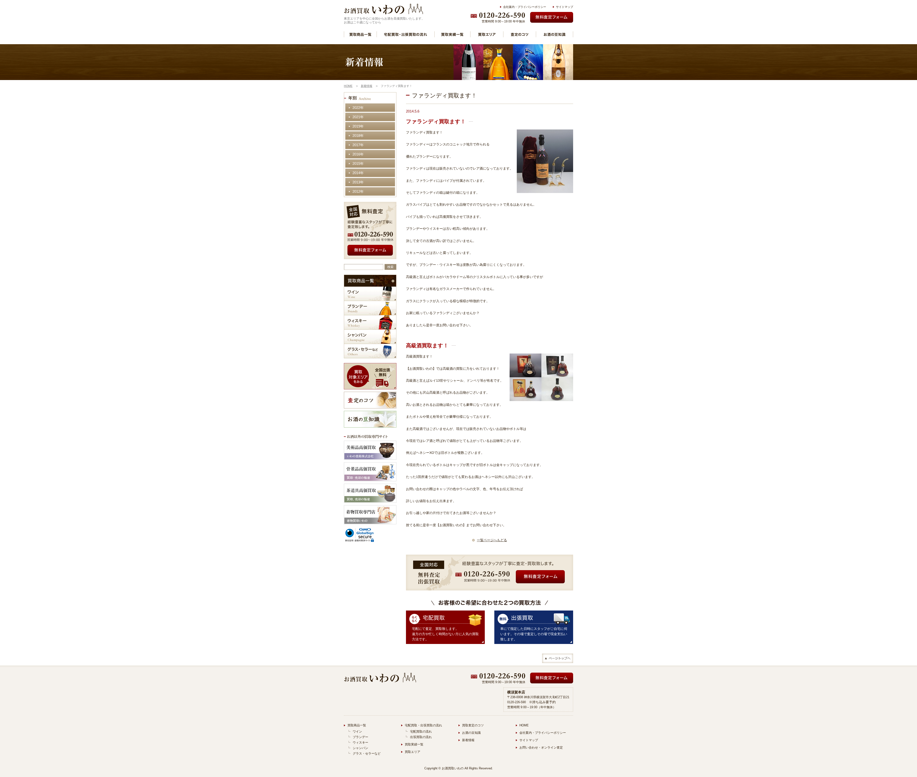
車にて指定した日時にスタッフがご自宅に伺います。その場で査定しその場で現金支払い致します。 (533, 634)
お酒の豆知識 (554, 34)
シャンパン (370, 337)
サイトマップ (564, 7)
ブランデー (370, 308)
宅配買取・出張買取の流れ (405, 34)
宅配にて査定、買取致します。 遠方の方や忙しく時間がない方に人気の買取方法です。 (445, 634)
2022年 (358, 108)
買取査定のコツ (473, 725)
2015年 (358, 163)
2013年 (358, 182)
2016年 (358, 154)
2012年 (358, 191)
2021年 (358, 117)
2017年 (358, 145)
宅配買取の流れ (421, 731)
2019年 (358, 126)
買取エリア (486, 34)
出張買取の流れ (421, 737)
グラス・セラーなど (370, 351)
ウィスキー (370, 322)
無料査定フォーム (551, 17)
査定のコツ (519, 34)
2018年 (358, 136)
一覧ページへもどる (492, 540)
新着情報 (468, 740)
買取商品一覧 (360, 34)
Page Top (557, 658)
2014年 (358, 173)
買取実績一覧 (452, 34)
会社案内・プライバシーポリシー (524, 7)
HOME (524, 725)
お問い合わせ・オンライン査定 (541, 747)
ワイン (370, 294)
